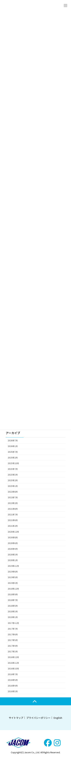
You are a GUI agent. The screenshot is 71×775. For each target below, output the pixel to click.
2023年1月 (13, 486)
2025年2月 (13, 457)
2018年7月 (13, 600)
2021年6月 (13, 520)
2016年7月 (13, 674)
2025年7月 (13, 451)
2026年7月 (13, 440)
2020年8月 (13, 537)
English (58, 718)
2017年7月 (13, 628)
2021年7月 (13, 514)
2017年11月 (13, 622)
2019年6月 (13, 571)
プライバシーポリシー (38, 718)
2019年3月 (13, 583)
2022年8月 (13, 491)
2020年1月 (13, 560)
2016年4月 (13, 685)
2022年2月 (13, 503)
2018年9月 (13, 594)
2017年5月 (13, 640)
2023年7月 (13, 468)
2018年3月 (13, 611)
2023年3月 (13, 474)
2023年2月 (13, 480)
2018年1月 (13, 617)
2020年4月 (13, 548)
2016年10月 (13, 668)
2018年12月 (13, 588)
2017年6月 (13, 634)
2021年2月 (13, 525)
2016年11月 (13, 662)
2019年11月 (13, 565)
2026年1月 (13, 446)
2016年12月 (13, 657)
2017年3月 (13, 651)
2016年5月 (13, 680)
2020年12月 (13, 531)
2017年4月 (13, 645)
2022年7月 (13, 497)
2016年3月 (13, 691)
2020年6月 (13, 543)
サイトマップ (16, 718)
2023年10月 (13, 463)
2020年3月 (13, 554)
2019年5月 (13, 577)
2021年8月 (13, 508)
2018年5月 (13, 605)
